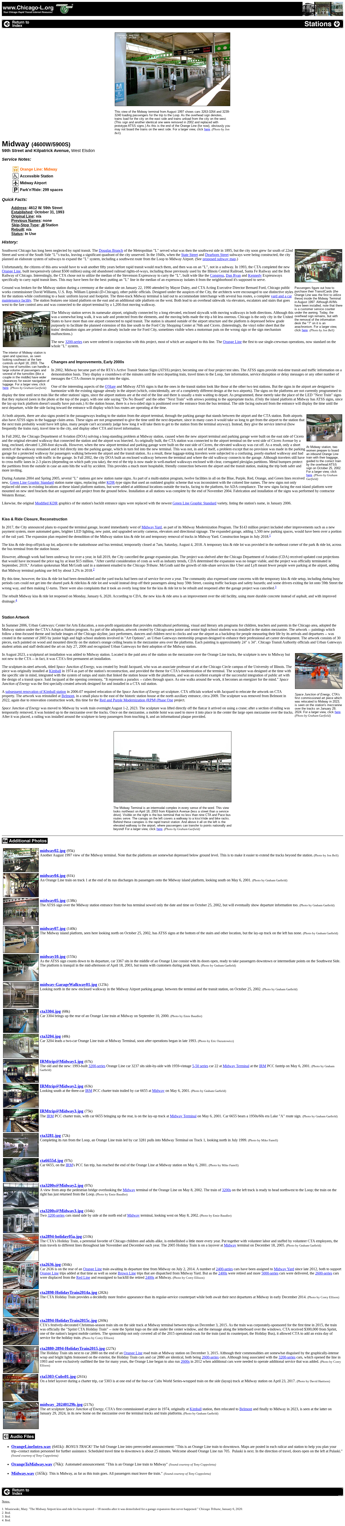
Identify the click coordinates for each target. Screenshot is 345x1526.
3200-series (73, 342)
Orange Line (11, 271)
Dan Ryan (233, 275)
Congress (217, 275)
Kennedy (255, 275)
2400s (222, 1273)
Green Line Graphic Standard (32, 482)
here (5, 388)
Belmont (67, 696)
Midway (158, 1091)
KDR (111, 482)
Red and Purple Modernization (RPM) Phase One (136, 700)
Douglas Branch (111, 250)
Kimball (55, 671)
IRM (262, 1066)
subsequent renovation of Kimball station (35, 692)
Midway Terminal (236, 1066)
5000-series (269, 1273)
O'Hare (110, 386)
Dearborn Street (217, 255)
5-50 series (200, 1066)
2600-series (323, 1273)
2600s (185, 1361)
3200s (226, 1190)
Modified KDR (46, 503)
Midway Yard (152, 527)
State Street (189, 255)
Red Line (83, 1277)
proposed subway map (219, 259)
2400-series (224, 1269)
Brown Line (127, 1273)
